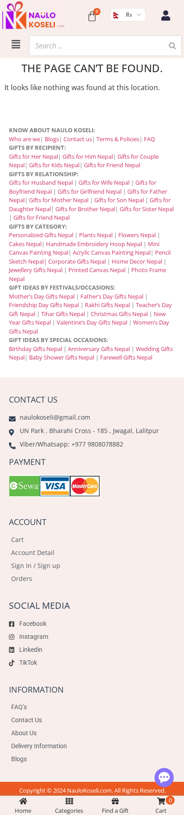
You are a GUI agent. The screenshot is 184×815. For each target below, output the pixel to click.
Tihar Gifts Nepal (63, 314)
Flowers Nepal (137, 235)
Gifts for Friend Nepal (111, 165)
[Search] (172, 46)
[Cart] (92, 16)
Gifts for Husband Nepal (41, 182)
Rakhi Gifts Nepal (107, 305)
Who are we (24, 139)
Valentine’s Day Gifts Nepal (92, 322)
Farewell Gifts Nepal (126, 357)
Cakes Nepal (25, 244)
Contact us (77, 139)
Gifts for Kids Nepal (54, 165)
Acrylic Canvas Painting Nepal (112, 252)
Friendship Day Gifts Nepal (44, 305)
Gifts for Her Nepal (33, 156)
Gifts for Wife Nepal (104, 182)
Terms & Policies (117, 139)
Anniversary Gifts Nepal (98, 349)
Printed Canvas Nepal (96, 270)
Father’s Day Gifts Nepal (111, 296)
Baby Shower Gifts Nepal (61, 357)
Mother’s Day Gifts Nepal (42, 296)
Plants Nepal (96, 235)
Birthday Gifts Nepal (35, 349)
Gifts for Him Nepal (88, 156)
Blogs (52, 139)
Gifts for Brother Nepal (85, 209)
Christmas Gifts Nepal (119, 314)
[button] (15, 43)
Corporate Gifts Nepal (77, 261)
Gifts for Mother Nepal (58, 200)
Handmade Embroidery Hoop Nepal (94, 244)
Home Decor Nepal (137, 261)
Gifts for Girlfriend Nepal (89, 191)
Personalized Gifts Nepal (41, 235)
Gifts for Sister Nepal (147, 209)
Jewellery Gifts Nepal (36, 270)
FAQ (149, 139)
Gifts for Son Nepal (119, 200)
